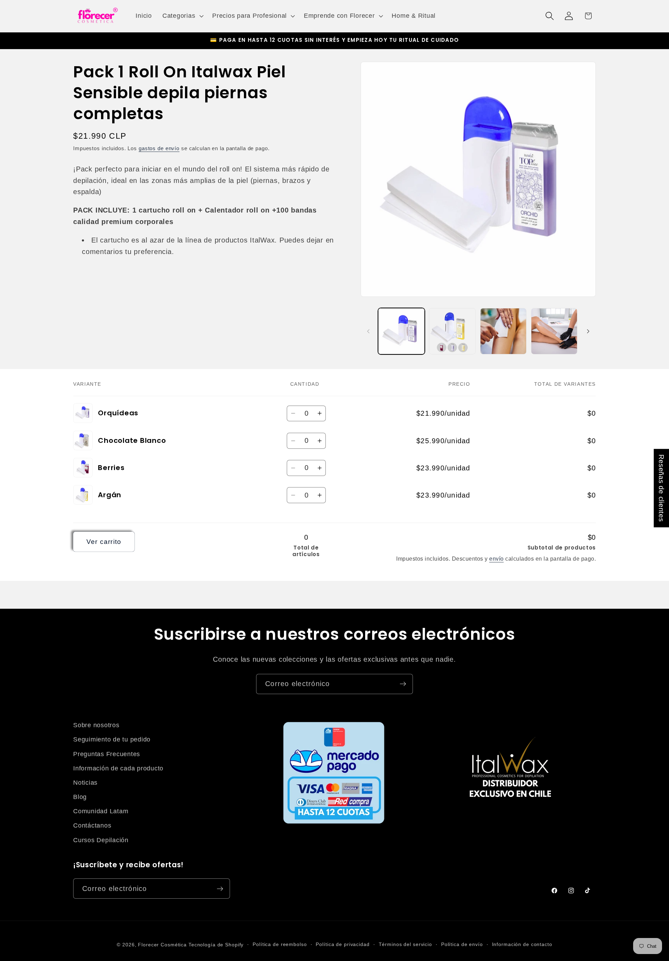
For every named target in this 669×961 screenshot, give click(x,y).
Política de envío (462, 944)
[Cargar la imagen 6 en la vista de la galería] (554, 331)
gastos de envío (159, 148)
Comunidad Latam (100, 811)
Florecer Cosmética (162, 944)
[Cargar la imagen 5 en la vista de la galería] (503, 331)
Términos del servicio (405, 944)
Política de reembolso (280, 944)
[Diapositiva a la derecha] (588, 331)
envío (496, 558)
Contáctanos (92, 825)
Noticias (85, 782)
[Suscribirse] (403, 684)
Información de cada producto (118, 768)
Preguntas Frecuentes (106, 754)
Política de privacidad (342, 944)
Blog (80, 796)
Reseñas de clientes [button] (661, 488)
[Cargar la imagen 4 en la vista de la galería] (452, 331)
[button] (182, 16)
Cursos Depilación (101, 840)
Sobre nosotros (96, 725)
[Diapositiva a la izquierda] (368, 331)
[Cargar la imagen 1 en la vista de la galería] (401, 331)
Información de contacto (522, 944)
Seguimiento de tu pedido (112, 739)
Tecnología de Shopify (216, 944)
